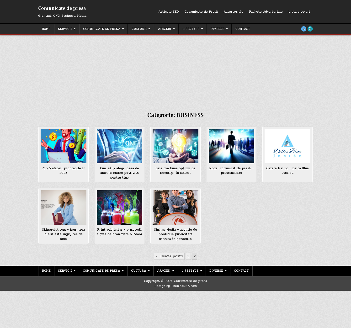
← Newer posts (169, 256)
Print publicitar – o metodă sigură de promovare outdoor (119, 232)
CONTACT (242, 28)
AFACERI (164, 28)
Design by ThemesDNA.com (175, 286)
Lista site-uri (299, 11)
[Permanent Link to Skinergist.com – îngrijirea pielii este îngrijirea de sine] (63, 207)
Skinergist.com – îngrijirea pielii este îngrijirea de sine (63, 234)
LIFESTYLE (190, 28)
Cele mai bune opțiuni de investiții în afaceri (175, 170)
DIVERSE (217, 28)
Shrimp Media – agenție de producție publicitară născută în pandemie (175, 234)
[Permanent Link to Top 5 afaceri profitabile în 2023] (63, 146)
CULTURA (139, 28)
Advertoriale (233, 11)
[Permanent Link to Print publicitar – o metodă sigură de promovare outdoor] (120, 207)
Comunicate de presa (62, 8)
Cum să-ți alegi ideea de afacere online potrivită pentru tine (119, 173)
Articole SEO (168, 11)
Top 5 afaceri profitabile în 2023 (63, 170)
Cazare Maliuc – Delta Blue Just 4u (287, 170)
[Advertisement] (175, 70)
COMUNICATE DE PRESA (101, 28)
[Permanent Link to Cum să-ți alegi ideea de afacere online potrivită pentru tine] (120, 146)
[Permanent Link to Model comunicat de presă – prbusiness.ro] (232, 146)
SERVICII (65, 28)
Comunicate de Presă (201, 11)
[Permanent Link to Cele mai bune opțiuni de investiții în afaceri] (175, 146)
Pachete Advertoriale (266, 11)
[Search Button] (310, 29)
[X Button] (303, 29)
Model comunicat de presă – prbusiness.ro (231, 170)
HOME (46, 28)
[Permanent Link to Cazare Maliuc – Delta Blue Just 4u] (287, 146)
